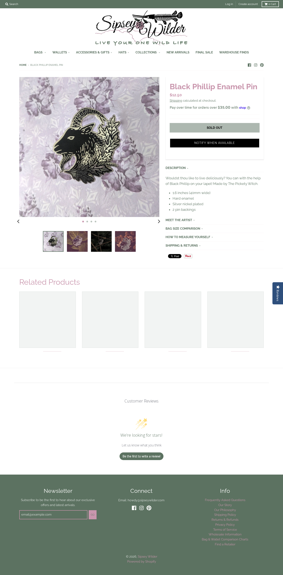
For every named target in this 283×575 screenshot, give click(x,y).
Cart (272, 4)
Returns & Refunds (225, 519)
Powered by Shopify (141, 561)
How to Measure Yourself (188, 237)
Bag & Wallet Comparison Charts (225, 539)
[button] (215, 143)
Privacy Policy (225, 524)
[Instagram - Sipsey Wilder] (256, 65)
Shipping (176, 100)
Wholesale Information (225, 534)
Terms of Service (225, 529)
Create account (248, 4)
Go (92, 514)
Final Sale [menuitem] (204, 52)
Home (23, 65)
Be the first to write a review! (141, 456)
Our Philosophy (225, 510)
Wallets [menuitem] (59, 52)
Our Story (225, 505)
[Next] (158, 221)
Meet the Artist (179, 220)
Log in (229, 4)
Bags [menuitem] (38, 52)
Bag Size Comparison (183, 228)
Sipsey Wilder (147, 556)
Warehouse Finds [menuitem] (234, 52)
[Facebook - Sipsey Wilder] (249, 65)
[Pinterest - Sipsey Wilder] (262, 65)
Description (176, 168)
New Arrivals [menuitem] (178, 52)
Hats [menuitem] (122, 52)
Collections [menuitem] (146, 52)
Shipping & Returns (182, 245)
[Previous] (18, 221)
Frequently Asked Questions (225, 500)
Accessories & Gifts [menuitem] (92, 52)
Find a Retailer (225, 544)
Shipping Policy (225, 514)
